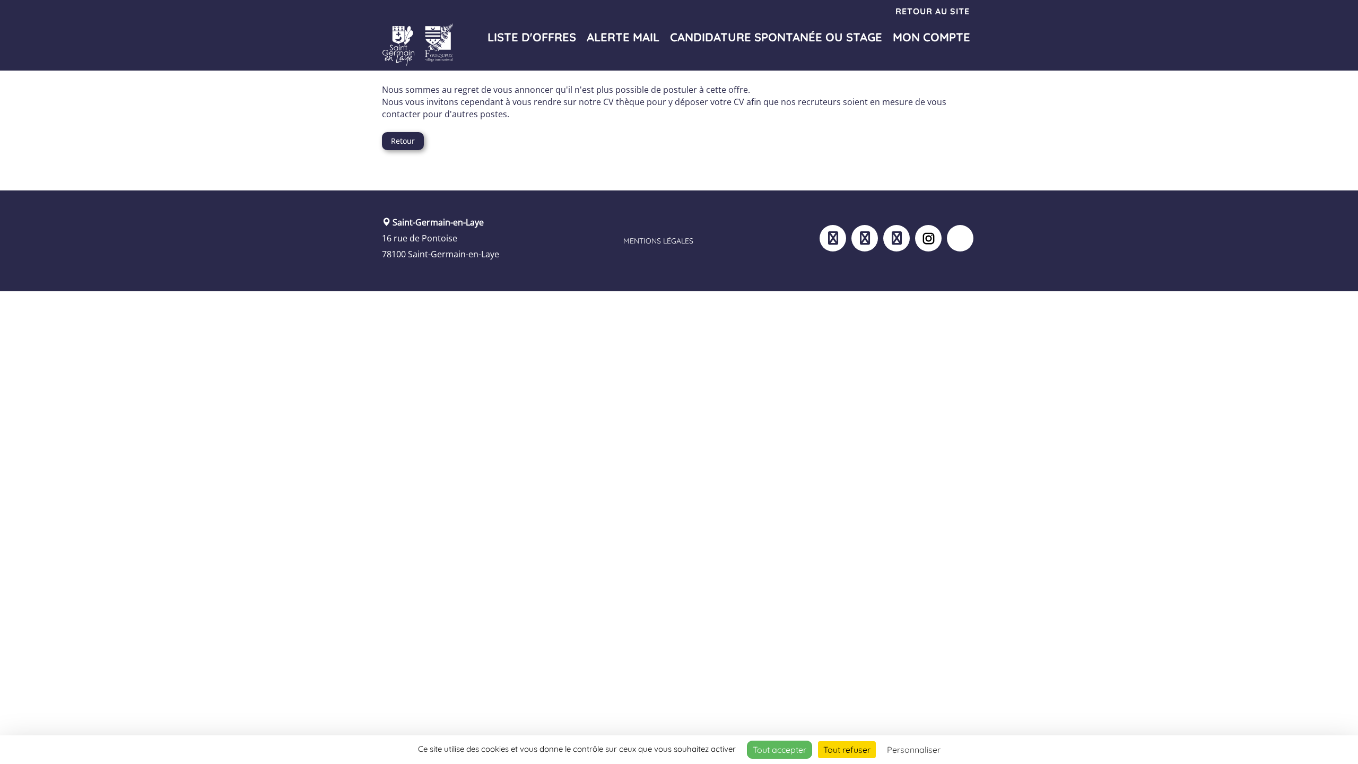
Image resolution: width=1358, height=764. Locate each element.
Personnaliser (914, 749)
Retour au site (932, 11)
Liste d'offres (532, 37)
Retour (403, 141)
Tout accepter (779, 749)
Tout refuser (846, 749)
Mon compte (931, 37)
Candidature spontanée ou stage (776, 37)
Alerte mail (623, 37)
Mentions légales (658, 241)
